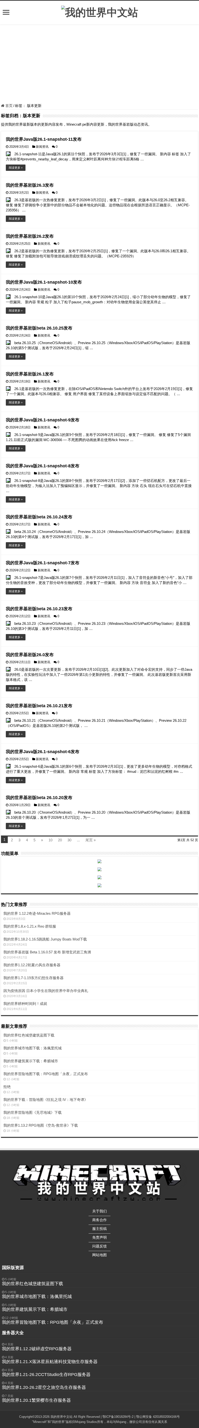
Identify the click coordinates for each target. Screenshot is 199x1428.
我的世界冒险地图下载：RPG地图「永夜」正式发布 (45, 1074)
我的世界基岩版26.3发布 (30, 185)
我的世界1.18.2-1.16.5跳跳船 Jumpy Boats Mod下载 (45, 939)
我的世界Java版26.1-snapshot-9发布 (42, 420)
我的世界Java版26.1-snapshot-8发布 (42, 465)
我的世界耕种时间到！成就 (25, 1003)
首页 (8, 106)
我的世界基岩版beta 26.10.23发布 (39, 608)
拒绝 (7, 1087)
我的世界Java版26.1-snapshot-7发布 (42, 562)
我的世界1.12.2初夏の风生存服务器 (31, 965)
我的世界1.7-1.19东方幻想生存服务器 (33, 978)
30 (69, 840)
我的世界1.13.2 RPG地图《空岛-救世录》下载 (40, 1125)
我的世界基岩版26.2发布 (30, 236)
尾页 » (90, 840)
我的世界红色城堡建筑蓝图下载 (28, 1035)
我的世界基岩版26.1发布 (30, 374)
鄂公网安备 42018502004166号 (158, 1417)
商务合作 (99, 1220)
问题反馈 (99, 1246)
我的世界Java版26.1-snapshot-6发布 (42, 751)
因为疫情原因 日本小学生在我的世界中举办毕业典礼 (45, 991)
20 (60, 840)
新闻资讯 (42, 146)
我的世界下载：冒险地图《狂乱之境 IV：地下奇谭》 (45, 1099)
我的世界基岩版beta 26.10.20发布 (39, 797)
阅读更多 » (16, 167)
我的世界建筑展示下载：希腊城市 (30, 1061)
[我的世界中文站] (99, 11)
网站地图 (99, 1255)
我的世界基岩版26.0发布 (30, 654)
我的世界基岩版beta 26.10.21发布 (39, 705)
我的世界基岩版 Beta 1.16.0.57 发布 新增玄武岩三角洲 (47, 952)
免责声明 (99, 1237)
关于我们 (99, 1211)
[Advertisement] (99, 65)
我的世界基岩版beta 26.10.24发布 (39, 516)
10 (50, 840)
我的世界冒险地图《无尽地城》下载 (32, 1112)
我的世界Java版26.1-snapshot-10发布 (44, 282)
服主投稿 (99, 1229)
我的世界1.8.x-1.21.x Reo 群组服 (29, 926)
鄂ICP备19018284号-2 (117, 1417)
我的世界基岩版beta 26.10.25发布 (39, 328)
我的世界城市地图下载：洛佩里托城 (32, 1048)
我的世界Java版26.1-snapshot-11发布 (44, 139)
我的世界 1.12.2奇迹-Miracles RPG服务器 (37, 913)
